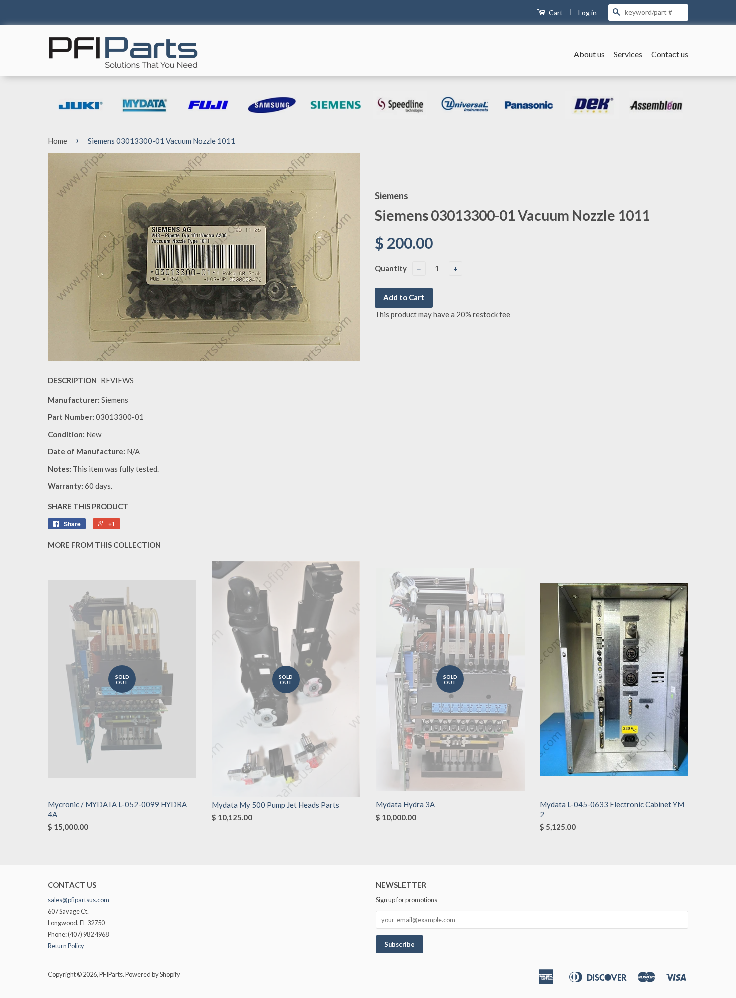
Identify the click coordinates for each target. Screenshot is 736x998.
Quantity (391, 268)
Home (57, 140)
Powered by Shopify (152, 974)
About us (589, 54)
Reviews (117, 380)
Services (628, 54)
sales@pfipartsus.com (78, 900)
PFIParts (111, 974)
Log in (587, 12)
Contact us (669, 54)
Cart (555, 12)
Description (72, 380)
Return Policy (66, 946)
